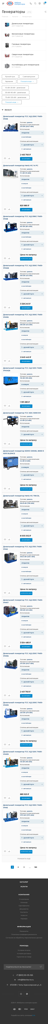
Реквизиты (24, 931)
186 (35, 867)
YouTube (21, 993)
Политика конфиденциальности (24, 934)
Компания (24, 894)
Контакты (24, 912)
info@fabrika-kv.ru (26, 980)
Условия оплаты (24, 950)
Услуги (24, 886)
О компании (24, 899)
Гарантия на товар (24, 957)
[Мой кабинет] (40, 4)
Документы (24, 909)
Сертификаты (24, 906)
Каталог (24, 882)
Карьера (24, 919)
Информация (24, 926)
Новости (24, 915)
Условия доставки (24, 953)
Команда (24, 902)
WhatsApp (26, 993)
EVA (33, 1015)
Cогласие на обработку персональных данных (24, 938)
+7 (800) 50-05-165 (24, 975)
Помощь (24, 946)
